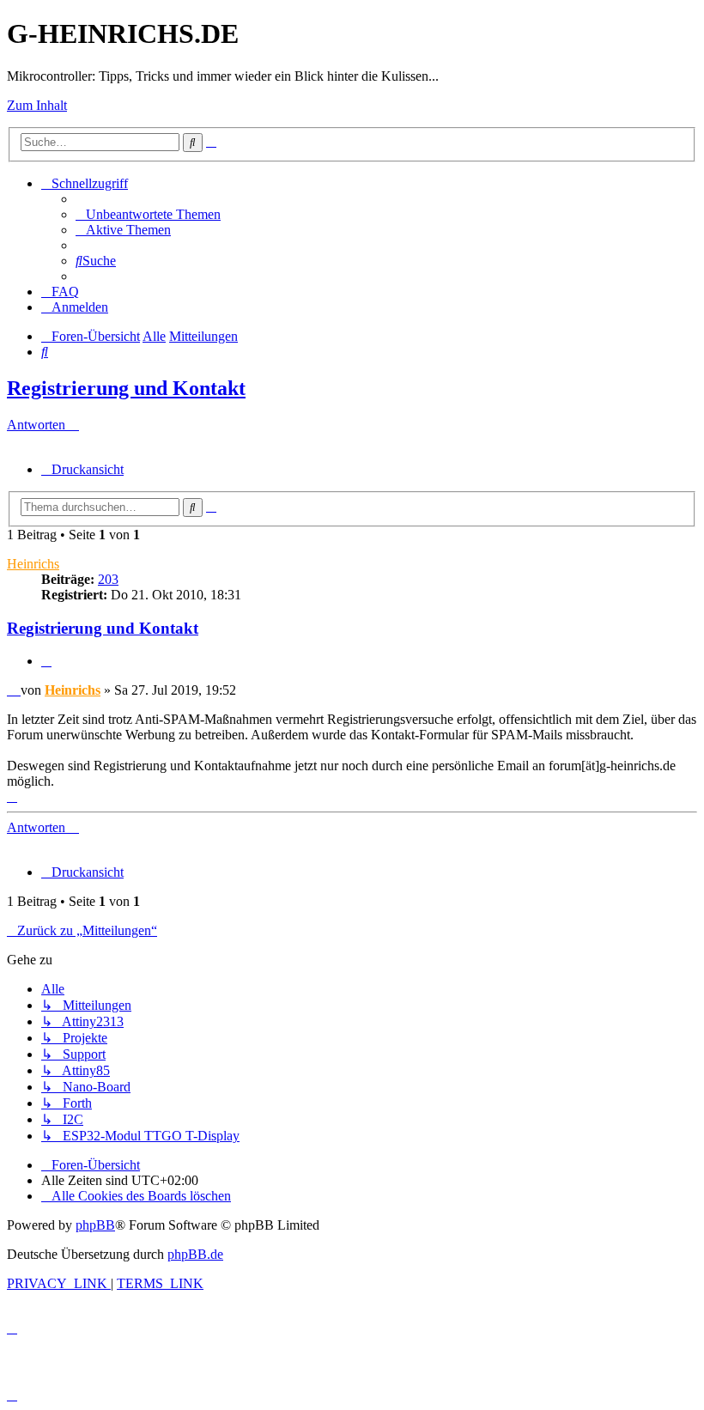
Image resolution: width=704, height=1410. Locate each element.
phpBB (95, 1225)
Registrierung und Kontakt (126, 388)
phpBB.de (195, 1254)
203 (108, 579)
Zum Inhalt (37, 105)
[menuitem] (148, 214)
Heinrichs (33, 563)
